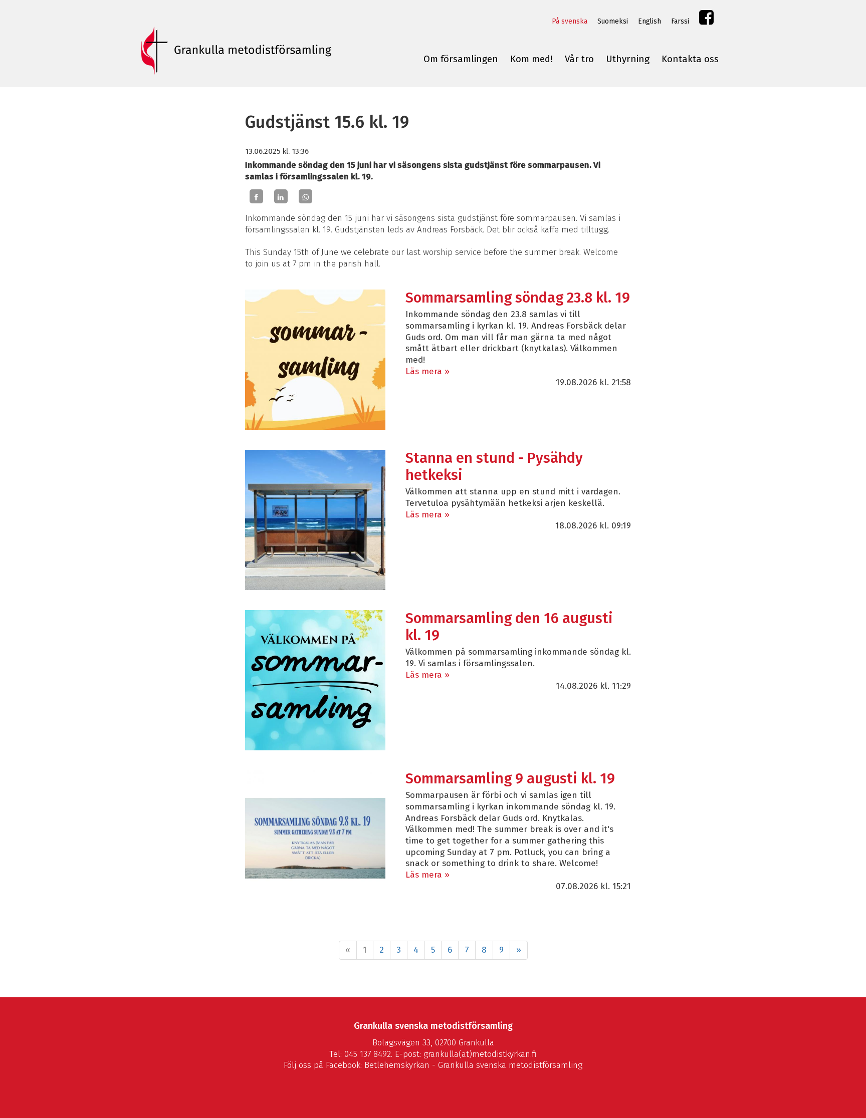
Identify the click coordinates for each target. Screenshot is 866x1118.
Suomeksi (612, 21)
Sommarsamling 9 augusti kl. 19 (510, 778)
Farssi (680, 21)
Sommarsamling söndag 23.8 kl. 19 (517, 298)
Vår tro (579, 59)
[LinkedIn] (281, 196)
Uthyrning (628, 59)
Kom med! (531, 59)
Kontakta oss (690, 59)
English (649, 21)
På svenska (569, 21)
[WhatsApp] (305, 196)
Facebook (706, 20)
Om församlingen (460, 59)
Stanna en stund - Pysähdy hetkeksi (494, 466)
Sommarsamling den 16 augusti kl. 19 (509, 627)
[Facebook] (256, 196)
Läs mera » (427, 371)
